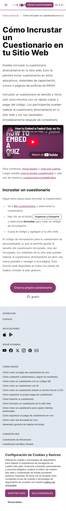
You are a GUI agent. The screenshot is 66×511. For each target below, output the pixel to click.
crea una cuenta (50, 168)
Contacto (7, 319)
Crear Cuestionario (39, 4)
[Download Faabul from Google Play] (11, 335)
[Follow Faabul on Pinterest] (30, 350)
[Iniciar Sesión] (22, 4)
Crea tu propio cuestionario (33, 287)
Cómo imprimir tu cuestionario (18, 399)
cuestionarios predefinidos (39, 177)
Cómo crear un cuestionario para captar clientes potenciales (28, 409)
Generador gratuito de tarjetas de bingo (23, 424)
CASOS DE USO (11, 433)
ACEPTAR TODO (16, 493)
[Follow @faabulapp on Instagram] (24, 350)
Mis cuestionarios (25, 206)
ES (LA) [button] (59, 4)
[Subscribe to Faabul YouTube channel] (4, 350)
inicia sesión (29, 168)
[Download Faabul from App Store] (4, 335)
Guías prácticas (11, 15)
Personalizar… (15, 502)
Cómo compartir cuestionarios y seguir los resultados (30, 376)
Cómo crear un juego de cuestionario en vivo (26, 372)
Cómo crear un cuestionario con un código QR (27, 381)
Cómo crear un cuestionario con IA (20, 385)
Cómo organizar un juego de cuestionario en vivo (28, 415)
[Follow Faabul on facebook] (11, 350)
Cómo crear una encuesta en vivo (20, 420)
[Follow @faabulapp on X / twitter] (17, 350)
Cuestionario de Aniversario (17, 439)
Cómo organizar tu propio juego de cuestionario (27, 394)
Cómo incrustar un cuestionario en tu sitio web (27, 403)
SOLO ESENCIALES (42, 493)
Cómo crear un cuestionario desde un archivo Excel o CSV (33, 390)
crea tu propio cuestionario (37, 173)
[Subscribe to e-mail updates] (36, 350)
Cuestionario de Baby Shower (18, 444)
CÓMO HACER (10, 366)
